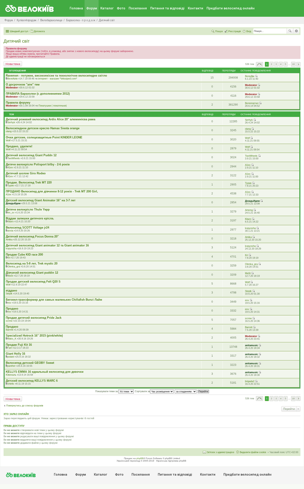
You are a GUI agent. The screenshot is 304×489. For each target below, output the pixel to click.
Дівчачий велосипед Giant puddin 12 (32, 272)
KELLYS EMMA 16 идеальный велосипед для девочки (44, 371)
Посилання (138, 8)
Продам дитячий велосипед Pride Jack (33, 317)
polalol (10, 356)
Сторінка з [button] (259, 64)
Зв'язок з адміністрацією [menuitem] (220, 452)
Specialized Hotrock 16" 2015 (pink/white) (34, 335)
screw (9, 320)
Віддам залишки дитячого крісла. (30, 218)
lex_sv (10, 212)
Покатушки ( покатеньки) (53, 105)
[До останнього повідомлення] (256, 76)
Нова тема (13, 64)
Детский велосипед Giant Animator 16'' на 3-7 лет (40, 200)
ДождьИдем (13, 203)
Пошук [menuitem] (219, 31)
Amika (9, 239)
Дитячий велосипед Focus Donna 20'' (32, 236)
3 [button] (276, 64)
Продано (12, 308)
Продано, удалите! (19, 146)
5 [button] (285, 64)
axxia (10, 230)
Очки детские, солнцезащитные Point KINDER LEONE (44, 137)
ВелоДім (249, 76)
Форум (91, 8)
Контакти (195, 8)
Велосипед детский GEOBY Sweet (30, 362)
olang (9, 131)
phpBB (140, 458)
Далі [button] (298, 64)
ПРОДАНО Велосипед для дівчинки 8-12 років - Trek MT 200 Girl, (52, 191)
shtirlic (10, 383)
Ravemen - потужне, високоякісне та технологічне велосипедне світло (56, 75)
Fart (9, 347)
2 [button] (271, 64)
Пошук (290, 31)
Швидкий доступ (19, 31)
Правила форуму (18, 102)
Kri (8, 257)
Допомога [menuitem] (39, 31)
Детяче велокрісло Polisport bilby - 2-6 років (38, 164)
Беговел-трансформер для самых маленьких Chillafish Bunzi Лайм (54, 299)
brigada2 (249, 381)
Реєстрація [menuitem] (234, 31)
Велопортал (251, 103)
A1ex (10, 167)
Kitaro (10, 221)
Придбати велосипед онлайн (231, 8)
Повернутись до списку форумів (24, 405)
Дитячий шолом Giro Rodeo (26, 173)
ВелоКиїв (12, 78)
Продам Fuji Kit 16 (19, 344)
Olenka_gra (13, 266)
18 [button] (293, 64)
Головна (76, 8)
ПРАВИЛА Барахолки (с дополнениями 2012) (38, 93)
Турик (10, 185)
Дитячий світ (17, 41)
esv (9, 302)
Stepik (9, 293)
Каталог (106, 8)
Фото (121, 8)
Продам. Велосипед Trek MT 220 (29, 182)
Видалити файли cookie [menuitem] (253, 452)
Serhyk (11, 122)
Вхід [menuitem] (248, 31)
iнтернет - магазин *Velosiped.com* (57, 78)
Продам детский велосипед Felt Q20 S (33, 281)
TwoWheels (13, 158)
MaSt (10, 275)
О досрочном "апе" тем (23, 84)
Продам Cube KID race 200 (24, 254)
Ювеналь (11, 374)
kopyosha (250, 228)
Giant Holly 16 (15, 353)
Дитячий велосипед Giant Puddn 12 (31, 155)
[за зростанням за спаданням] (186, 391)
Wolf (8, 140)
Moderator (12, 87)
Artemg (249, 210)
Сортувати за (142, 391)
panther (11, 365)
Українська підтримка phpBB (171, 461)
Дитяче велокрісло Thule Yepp (28, 209)
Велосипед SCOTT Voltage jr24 (27, 227)
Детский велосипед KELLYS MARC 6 (32, 380)
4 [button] (281, 64)
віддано (11, 290)
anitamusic (251, 345)
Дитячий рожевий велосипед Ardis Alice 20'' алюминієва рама (50, 119)
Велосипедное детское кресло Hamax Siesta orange (42, 128)
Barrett (9, 329)
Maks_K (11, 338)
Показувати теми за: (106, 391)
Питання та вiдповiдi (167, 8)
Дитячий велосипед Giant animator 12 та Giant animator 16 (47, 245)
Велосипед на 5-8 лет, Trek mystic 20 (31, 263)
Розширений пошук (296, 31)
